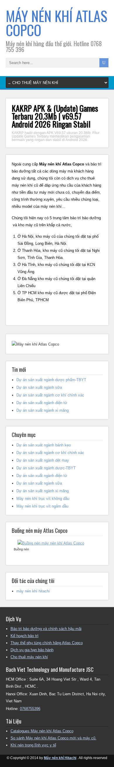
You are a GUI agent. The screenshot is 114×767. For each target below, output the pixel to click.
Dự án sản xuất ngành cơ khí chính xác (50, 395)
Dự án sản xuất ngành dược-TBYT (46, 468)
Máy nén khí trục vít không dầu (42, 498)
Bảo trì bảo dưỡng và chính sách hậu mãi (46, 629)
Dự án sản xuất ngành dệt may (42, 460)
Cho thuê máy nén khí (29, 657)
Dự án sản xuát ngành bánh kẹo (43, 445)
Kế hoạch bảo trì (25, 636)
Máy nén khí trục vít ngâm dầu (42, 506)
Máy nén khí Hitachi (60, 758)
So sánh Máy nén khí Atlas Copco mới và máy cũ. (53, 738)
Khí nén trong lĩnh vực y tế (33, 745)
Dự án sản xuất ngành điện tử (41, 403)
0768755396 (30, 708)
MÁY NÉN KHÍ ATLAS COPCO (56, 22)
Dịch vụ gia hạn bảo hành (32, 650)
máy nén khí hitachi (33, 591)
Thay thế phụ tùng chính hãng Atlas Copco (47, 643)
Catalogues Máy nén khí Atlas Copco (42, 731)
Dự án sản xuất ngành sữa (39, 387)
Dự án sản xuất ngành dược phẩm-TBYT (51, 380)
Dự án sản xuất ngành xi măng (42, 410)
